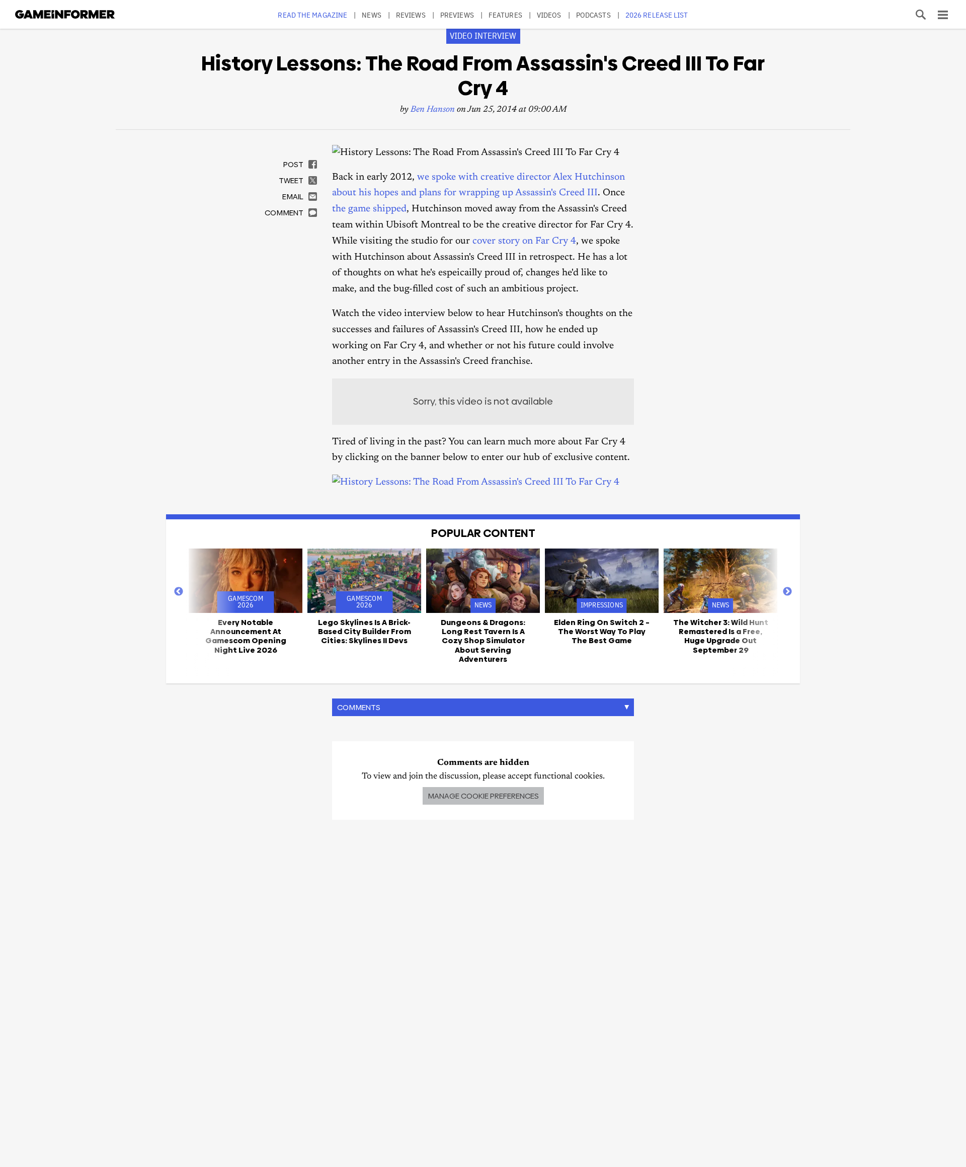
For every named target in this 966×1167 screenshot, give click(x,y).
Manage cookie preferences (483, 796)
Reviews (411, 15)
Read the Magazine (312, 15)
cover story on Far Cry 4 (524, 241)
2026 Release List (656, 15)
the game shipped (369, 209)
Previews (457, 15)
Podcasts (593, 15)
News (371, 15)
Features (505, 15)
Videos (549, 15)
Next (787, 592)
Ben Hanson (433, 110)
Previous (179, 592)
